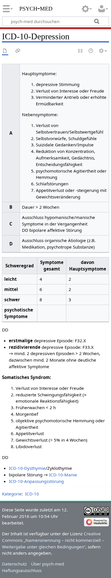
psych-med (35, 7)
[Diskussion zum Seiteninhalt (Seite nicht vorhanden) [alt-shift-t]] (18, 51)
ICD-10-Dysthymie (27, 468)
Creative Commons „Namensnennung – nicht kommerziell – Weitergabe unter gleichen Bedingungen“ (53, 540)
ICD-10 (32, 494)
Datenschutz (14, 564)
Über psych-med (47, 564)
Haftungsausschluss (22, 570)
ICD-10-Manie (63, 474)
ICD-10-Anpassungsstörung (36, 481)
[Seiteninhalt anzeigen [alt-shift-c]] (5, 51)
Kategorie (12, 494)
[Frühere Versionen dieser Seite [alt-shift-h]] (91, 51)
